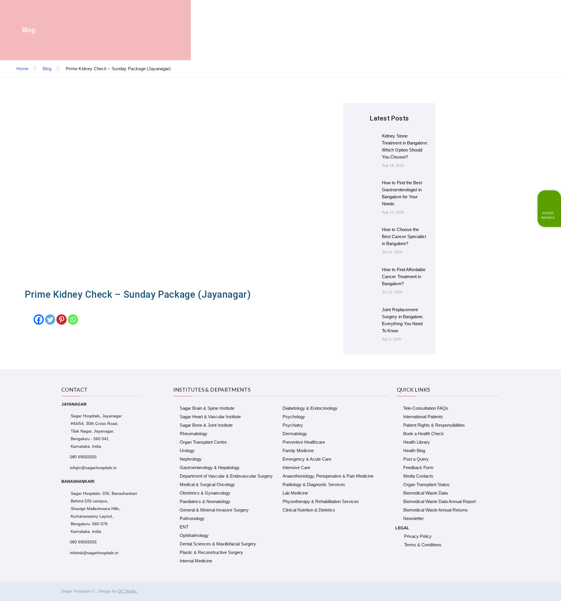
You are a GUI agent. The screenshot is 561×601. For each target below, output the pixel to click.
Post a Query (416, 459)
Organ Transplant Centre (203, 442)
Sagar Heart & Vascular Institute (210, 416)
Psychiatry (293, 425)
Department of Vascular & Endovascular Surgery (226, 475)
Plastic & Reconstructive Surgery (211, 552)
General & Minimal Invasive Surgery (214, 509)
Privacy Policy (418, 536)
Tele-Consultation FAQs (425, 408)
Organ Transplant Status (426, 484)
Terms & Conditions (422, 544)
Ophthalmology (194, 535)
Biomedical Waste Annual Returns (435, 509)
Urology (187, 450)
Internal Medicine (196, 560)
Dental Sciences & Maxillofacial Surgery (218, 543)
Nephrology (191, 459)
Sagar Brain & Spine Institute (207, 408)
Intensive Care (296, 467)
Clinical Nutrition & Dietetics (309, 509)
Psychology (294, 416)
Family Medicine (298, 450)
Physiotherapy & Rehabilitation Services (321, 501)
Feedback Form (418, 467)
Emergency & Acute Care (307, 459)
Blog (47, 68)
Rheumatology (193, 433)
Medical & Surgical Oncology (207, 484)
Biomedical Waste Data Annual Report (439, 501)
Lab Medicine (295, 492)
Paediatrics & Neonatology (205, 501)
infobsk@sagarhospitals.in (94, 552)
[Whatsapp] (73, 319)
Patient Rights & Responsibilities (434, 425)
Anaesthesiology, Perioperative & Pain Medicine (328, 475)
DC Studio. (128, 591)
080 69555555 (83, 456)
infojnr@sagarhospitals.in (93, 467)
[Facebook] (39, 319)
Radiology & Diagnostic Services (314, 484)
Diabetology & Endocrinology (310, 408)
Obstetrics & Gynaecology (205, 492)
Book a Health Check (423, 433)
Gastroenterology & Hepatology (210, 467)
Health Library (416, 442)
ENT (184, 526)
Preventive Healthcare (304, 442)
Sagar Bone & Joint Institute (206, 425)
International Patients (423, 416)
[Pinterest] (61, 319)
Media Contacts (418, 475)
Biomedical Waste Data (425, 492)
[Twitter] (50, 319)
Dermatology (295, 433)
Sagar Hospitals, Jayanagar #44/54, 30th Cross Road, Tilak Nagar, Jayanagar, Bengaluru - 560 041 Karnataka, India (96, 431)
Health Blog (414, 450)
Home (22, 68)
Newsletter (413, 518)
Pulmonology (192, 518)
